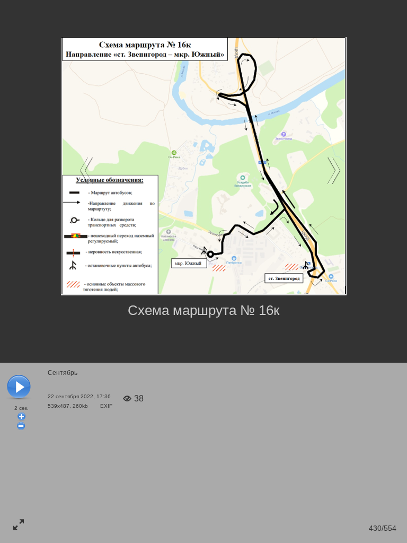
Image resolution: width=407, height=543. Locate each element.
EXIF (106, 406)
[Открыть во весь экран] (18, 524)
